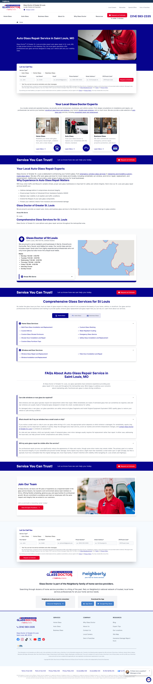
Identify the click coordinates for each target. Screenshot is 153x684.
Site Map (116, 634)
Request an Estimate (126, 79)
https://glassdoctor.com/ (86, 87)
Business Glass (50, 73)
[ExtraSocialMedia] (26, 639)
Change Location (30, 9)
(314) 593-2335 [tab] (140, 16)
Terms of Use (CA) (40, 671)
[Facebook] (18, 639)
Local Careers (87, 634)
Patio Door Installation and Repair (91, 354)
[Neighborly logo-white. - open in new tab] (5, 1)
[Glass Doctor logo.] (11, 7)
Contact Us (87, 630)
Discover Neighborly (54, 604)
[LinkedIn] (39, 639)
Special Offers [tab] (132, 7)
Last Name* (39, 76)
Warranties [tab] (122, 7)
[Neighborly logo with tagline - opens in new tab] (94, 574)
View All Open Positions (29, 507)
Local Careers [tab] (112, 7)
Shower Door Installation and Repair (33, 338)
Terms (96, 87)
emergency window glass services (93, 174)
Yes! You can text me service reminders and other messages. (39, 84)
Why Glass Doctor (89, 622)
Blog (114, 622)
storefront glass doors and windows (57, 110)
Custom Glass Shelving (87, 327)
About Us (86, 626)
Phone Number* (73, 76)
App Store (89, 604)
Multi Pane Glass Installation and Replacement (37, 327)
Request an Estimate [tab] (118, 15)
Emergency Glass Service (88, 334)
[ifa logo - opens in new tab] (20, 646)
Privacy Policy (104, 87)
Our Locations (117, 630)
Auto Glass (25, 73)
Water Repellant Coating (88, 331)
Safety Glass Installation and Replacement (94, 338)
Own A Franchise (88, 638)
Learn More (40, 149)
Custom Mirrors (26, 331)
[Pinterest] (43, 639)
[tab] (7, 16)
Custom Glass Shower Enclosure (32, 334)
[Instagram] (22, 639)
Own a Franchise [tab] (144, 7)
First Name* (22, 76)
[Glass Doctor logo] (59, 575)
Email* (54, 76)
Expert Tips (117, 626)
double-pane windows (86, 110)
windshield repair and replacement (86, 112)
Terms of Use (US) (27, 671)
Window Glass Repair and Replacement (34, 354)
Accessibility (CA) (95, 671)
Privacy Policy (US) (54, 671)
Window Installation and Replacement (34, 357)
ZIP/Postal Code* (107, 76)
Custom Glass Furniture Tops (31, 341)
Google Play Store (106, 604)
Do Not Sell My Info (108, 671)
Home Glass (37, 73)
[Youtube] (35, 639)
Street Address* (90, 76)
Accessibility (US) (82, 671)
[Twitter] (30, 639)
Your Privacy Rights (126, 671)
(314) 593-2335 (27, 627)
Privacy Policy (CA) (68, 671)
